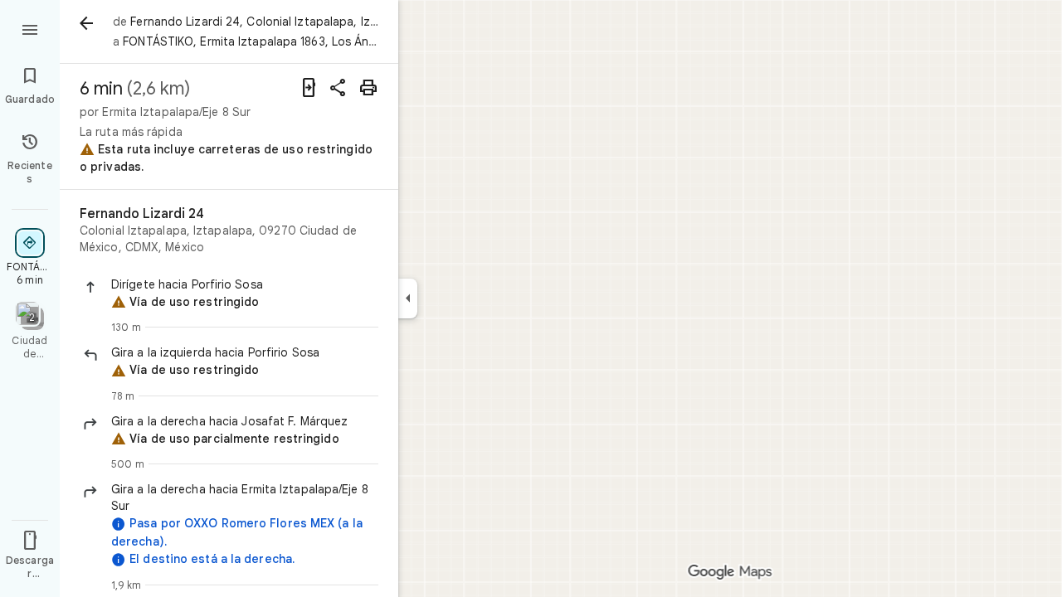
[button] (244, 284)
